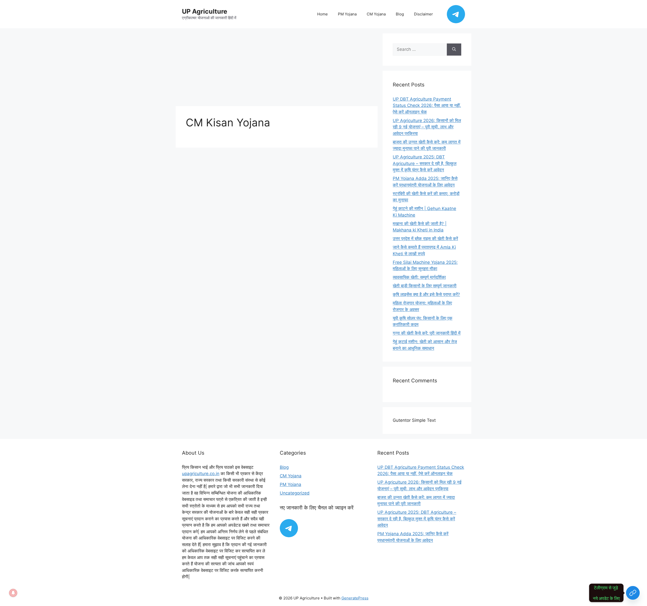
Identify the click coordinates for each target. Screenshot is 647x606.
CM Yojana (376, 14)
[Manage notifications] (13, 593)
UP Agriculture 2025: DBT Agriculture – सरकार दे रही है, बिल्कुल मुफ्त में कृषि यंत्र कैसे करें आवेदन (424, 163)
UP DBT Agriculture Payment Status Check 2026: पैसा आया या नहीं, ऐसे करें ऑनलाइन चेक (427, 105)
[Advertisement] (277, 68)
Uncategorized (295, 493)
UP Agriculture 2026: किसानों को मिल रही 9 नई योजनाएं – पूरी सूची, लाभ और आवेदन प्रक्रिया (427, 127)
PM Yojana (347, 14)
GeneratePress (354, 598)
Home (322, 14)
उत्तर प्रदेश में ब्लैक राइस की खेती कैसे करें (425, 238)
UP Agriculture (204, 11)
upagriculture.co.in (200, 473)
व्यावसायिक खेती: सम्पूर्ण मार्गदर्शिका (419, 277)
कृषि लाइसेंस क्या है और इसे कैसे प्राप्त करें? (426, 294)
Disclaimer (423, 14)
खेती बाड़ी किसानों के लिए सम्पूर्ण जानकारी (424, 285)
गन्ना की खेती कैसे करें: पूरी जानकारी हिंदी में (426, 333)
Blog (400, 14)
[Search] (454, 49)
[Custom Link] (633, 593)
